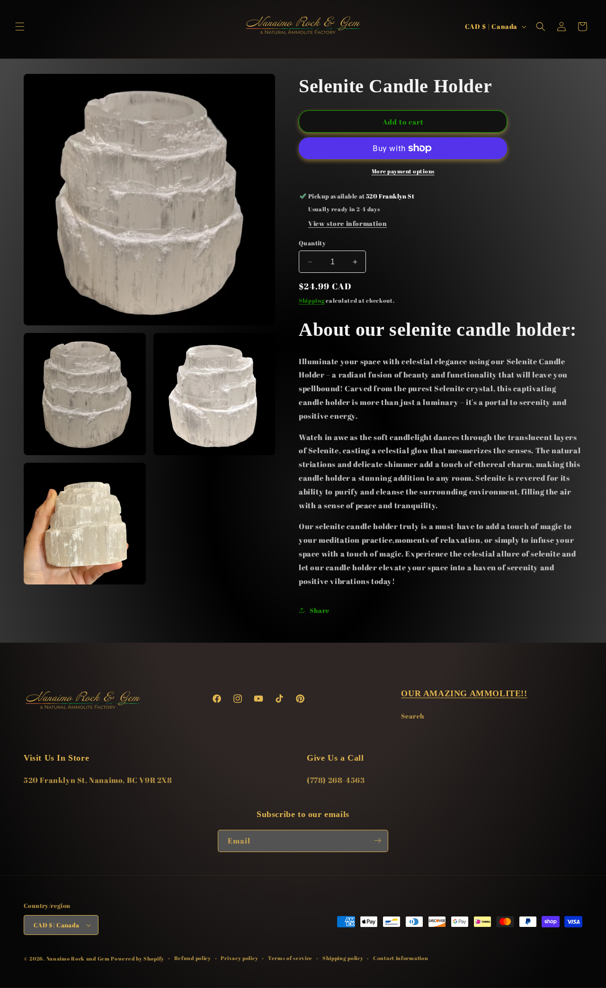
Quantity (312, 243)
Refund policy (192, 957)
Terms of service (290, 957)
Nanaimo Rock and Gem (78, 958)
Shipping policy (343, 957)
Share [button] (320, 610)
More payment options (403, 171)
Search (413, 715)
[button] (19, 26)
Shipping (312, 300)
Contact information (400, 957)
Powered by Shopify (137, 958)
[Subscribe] (377, 840)
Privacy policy (239, 957)
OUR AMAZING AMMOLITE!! (464, 693)
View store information (347, 223)
